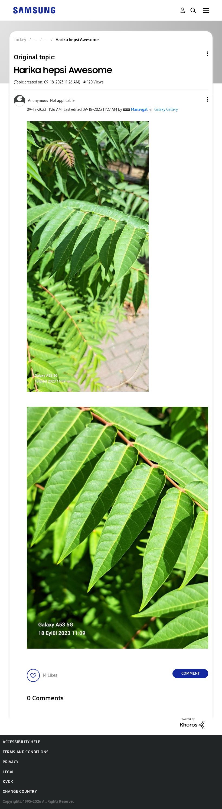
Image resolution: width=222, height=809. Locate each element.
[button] (198, 99)
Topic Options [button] (198, 54)
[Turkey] (34, 9)
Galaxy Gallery (166, 109)
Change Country (20, 791)
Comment (190, 673)
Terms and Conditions (26, 752)
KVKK (8, 781)
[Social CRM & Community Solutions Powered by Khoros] (192, 723)
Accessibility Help (21, 742)
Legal (8, 772)
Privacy (10, 762)
